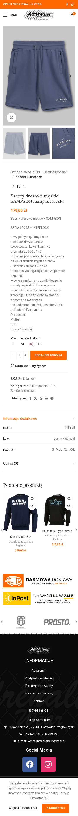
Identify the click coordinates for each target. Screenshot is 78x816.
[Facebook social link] (67, 4)
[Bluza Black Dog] (20, 513)
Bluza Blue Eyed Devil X (57, 531)
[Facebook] (29, 764)
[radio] (13, 344)
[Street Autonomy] (21, 622)
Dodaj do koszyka (48, 355)
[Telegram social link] (52, 398)
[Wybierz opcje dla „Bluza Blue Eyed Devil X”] (69, 506)
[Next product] (23, 186)
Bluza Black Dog (20, 536)
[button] (7, 76)
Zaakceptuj (55, 808)
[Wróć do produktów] (18, 186)
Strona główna (21, 172)
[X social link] (35, 398)
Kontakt (39, 701)
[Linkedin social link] (46, 398)
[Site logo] (39, 15)
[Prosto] (57, 622)
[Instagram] (48, 764)
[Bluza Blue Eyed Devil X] (57, 510)
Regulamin (39, 670)
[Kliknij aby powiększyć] (11, 117)
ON (38, 172)
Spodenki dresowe (29, 177)
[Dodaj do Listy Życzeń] (32, 498)
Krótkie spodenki (56, 172)
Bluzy (16, 541)
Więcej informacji (23, 808)
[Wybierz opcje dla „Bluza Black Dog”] (32, 506)
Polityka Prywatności (39, 678)
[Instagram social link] (72, 4)
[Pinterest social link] (41, 398)
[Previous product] (13, 186)
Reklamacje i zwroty (39, 686)
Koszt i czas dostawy (39, 693)
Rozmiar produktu (24, 338)
